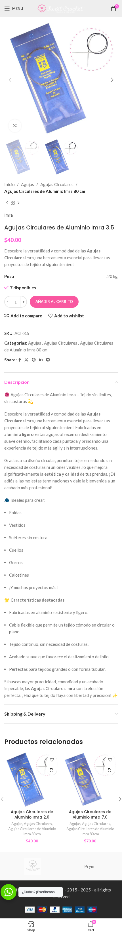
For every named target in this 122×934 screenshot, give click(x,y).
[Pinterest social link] (33, 360)
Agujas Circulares (56, 184)
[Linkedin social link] (40, 360)
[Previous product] (7, 203)
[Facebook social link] (20, 360)
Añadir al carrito (54, 301)
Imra (8, 215)
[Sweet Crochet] (32, 866)
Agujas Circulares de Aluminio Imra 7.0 (90, 814)
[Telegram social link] (48, 360)
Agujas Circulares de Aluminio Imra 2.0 (32, 814)
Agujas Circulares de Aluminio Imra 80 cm (44, 191)
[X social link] (26, 360)
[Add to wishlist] (52, 760)
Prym (89, 866)
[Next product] (18, 203)
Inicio (9, 184)
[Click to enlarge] (15, 125)
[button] (52, 770)
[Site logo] (61, 7)
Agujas (27, 184)
